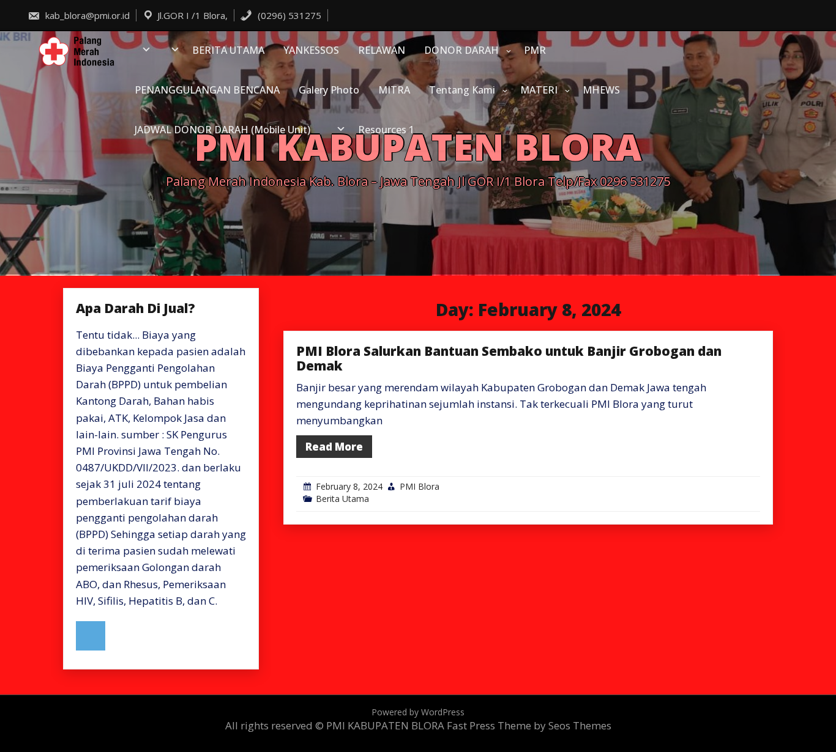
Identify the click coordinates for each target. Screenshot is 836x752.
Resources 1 (386, 129)
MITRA (394, 90)
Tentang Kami (462, 90)
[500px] (90, 636)
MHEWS (601, 90)
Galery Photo (329, 90)
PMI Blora (419, 486)
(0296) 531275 (288, 15)
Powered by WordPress (418, 712)
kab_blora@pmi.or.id (86, 15)
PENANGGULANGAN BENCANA (207, 90)
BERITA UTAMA (228, 50)
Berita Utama (342, 498)
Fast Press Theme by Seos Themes (529, 725)
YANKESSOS (311, 50)
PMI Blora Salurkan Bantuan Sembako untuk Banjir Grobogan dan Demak (509, 358)
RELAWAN (381, 50)
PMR (535, 50)
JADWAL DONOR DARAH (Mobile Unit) (222, 129)
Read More (334, 447)
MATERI (539, 90)
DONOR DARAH (461, 50)
